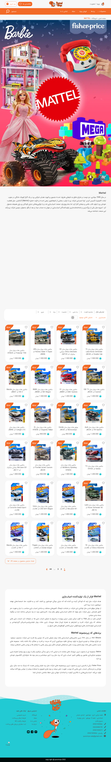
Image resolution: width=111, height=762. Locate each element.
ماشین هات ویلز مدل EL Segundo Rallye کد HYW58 (43, 428)
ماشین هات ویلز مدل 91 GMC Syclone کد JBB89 (68, 390)
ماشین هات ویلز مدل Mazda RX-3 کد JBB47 (17, 390)
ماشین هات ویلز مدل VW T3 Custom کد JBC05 (94, 390)
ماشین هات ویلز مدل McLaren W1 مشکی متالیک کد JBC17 (17, 467)
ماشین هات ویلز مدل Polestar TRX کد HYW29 (16, 351)
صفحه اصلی (102, 18)
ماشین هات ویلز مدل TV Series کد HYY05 (94, 467)
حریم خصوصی (21, 715)
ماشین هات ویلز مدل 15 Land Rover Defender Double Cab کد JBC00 (94, 352)
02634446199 (97, 727)
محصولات (102, 11)
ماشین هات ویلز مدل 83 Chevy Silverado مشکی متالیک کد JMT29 (68, 352)
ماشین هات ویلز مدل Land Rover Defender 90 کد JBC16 (94, 507)
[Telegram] (32, 731)
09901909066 (97, 724)
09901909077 (97, 730)
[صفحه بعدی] (47, 569)
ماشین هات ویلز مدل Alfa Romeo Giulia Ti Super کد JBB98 (42, 352)
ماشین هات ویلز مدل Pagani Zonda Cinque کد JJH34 (42, 546)
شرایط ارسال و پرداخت (19, 718)
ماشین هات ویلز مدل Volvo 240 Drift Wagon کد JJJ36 (42, 507)
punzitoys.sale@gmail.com (92, 736)
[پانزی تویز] (56, 4)
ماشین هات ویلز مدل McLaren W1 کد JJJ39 (68, 507)
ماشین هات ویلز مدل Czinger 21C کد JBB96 (16, 428)
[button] (103, 327)
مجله (73, 11)
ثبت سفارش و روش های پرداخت (16, 724)
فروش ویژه (83, 11)
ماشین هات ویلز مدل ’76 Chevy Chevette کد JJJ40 (94, 546)
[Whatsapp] (28, 731)
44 (50, 569)
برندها (93, 11)
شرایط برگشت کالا (20, 721)
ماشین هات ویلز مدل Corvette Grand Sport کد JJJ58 (17, 507)
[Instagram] (35, 731)
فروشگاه (94, 18)
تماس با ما (64, 11)
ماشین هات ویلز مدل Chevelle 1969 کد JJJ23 (68, 546)
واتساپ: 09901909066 (94, 733)
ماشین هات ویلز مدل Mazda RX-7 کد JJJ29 (17, 546)
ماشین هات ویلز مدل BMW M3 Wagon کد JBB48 (42, 390)
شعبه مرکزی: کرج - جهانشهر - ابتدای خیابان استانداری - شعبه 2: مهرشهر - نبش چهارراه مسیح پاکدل (89, 718)
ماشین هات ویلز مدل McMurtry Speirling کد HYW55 (68, 467)
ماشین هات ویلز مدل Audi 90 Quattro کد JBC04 (94, 428)
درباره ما (34, 724)
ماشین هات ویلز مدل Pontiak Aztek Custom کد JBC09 (42, 467)
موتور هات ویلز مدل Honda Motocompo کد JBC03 (68, 428)
